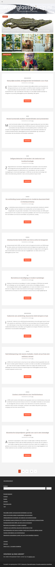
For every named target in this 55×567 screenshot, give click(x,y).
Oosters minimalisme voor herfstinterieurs (14, 533)
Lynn (32, 82)
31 (31, 471)
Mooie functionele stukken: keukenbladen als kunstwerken (18, 515)
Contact (6, 541)
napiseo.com (31, 556)
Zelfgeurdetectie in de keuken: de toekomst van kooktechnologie (20, 517)
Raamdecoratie (7, 504)
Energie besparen (27, 78)
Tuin (27, 275)
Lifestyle (27, 351)
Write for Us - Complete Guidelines (12, 546)
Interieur (27, 196)
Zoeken (6, 486)
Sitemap (6, 544)
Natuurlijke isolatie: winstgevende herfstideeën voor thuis (18, 512)
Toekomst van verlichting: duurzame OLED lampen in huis (18, 528)
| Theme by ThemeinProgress (28, 564)
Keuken (27, 116)
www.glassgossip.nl (27, 8)
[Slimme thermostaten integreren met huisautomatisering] (27, 62)
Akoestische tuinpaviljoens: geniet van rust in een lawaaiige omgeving (21, 535)
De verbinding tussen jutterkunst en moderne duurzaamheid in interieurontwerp (24, 520)
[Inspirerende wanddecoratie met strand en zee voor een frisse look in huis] (27, 24)
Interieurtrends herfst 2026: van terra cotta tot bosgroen (18, 522)
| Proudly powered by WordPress (44, 564)
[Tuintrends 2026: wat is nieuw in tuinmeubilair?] (27, 43)
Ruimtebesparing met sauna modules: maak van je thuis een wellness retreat (23, 530)
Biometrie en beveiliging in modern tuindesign (15, 525)
